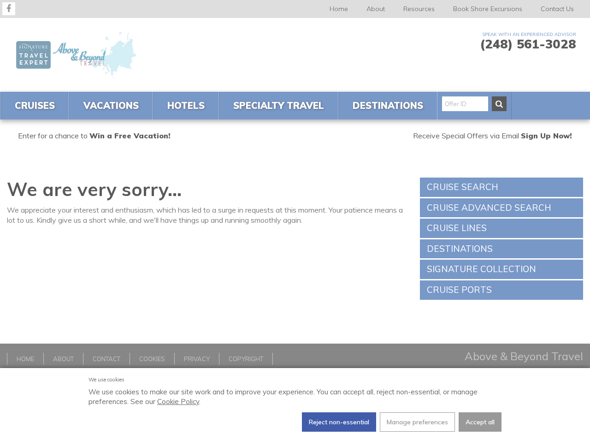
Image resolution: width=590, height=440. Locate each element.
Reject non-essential (339, 422)
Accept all (480, 422)
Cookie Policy (178, 401)
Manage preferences (417, 422)
